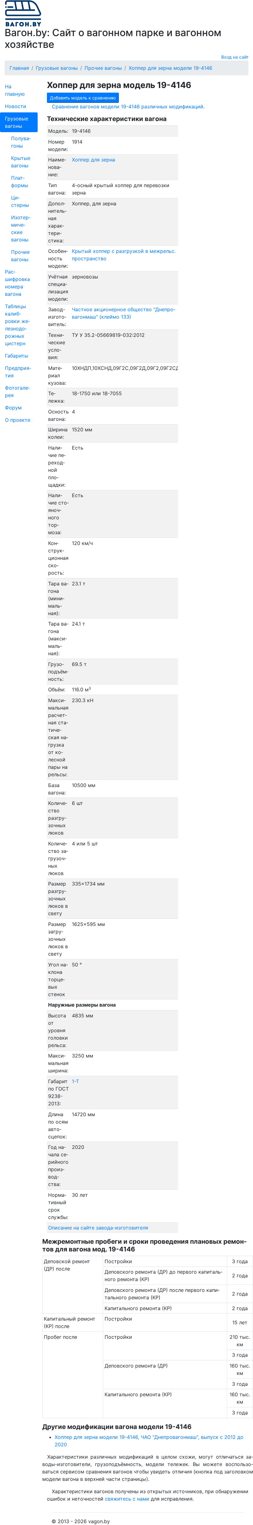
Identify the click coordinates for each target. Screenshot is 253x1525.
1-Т (75, 1081)
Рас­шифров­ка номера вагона (17, 283)
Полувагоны (21, 142)
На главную (15, 90)
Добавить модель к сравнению (83, 97)
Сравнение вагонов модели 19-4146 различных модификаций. (128, 106)
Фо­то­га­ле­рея (17, 391)
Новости (15, 106)
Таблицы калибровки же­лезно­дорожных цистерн (17, 324)
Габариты (16, 356)
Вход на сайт (234, 57)
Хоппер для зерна (93, 160)
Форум (13, 407)
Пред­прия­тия (18, 372)
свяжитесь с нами (127, 1499)
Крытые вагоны (20, 162)
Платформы (19, 181)
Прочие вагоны (20, 255)
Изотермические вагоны (21, 228)
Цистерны (20, 201)
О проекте (17, 420)
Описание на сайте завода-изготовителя (98, 1228)
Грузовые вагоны (16, 122)
